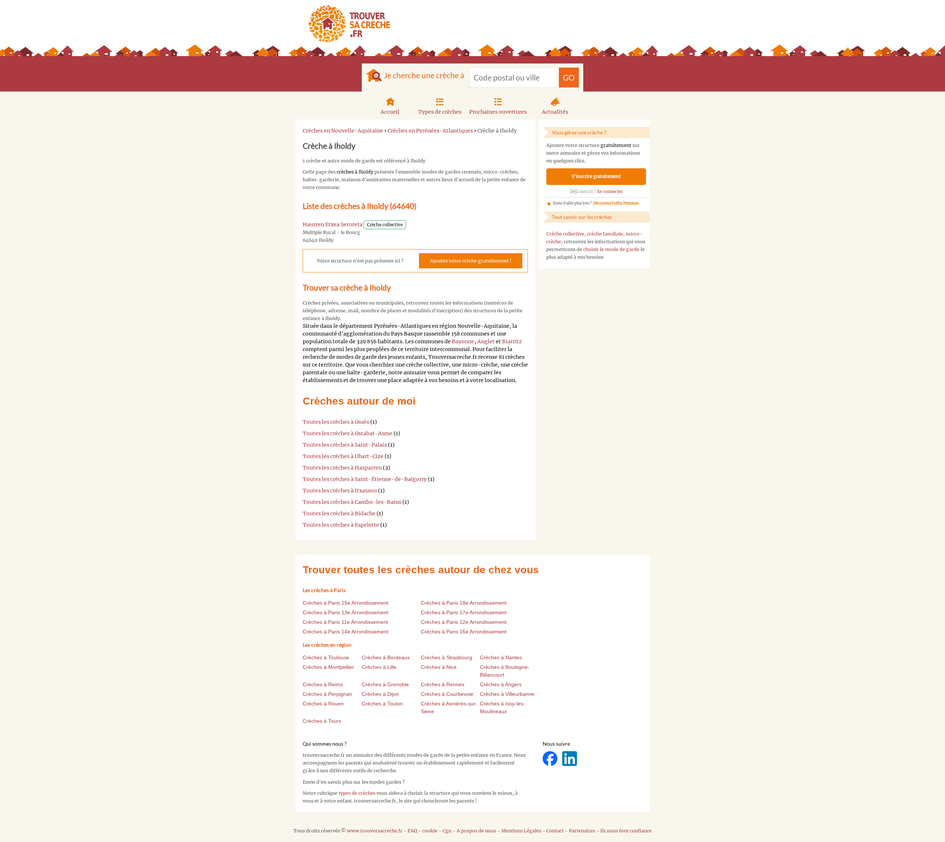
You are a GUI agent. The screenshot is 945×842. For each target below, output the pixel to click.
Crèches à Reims (323, 684)
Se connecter (610, 191)
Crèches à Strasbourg (446, 657)
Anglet (486, 341)
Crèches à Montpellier (328, 667)
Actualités (555, 112)
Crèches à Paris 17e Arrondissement (463, 612)
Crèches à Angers (501, 684)
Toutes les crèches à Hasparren (342, 467)
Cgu (447, 831)
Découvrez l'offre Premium (616, 203)
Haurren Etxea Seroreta (332, 224)
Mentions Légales (521, 831)
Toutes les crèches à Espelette (341, 525)
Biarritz (512, 341)
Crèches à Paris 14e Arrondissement (345, 632)
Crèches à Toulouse (326, 657)
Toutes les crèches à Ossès (336, 422)
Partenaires (582, 831)
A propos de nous (476, 831)
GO (569, 77)
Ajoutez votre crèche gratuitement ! (470, 261)
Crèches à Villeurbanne (507, 694)
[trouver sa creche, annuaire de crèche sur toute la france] (346, 23)
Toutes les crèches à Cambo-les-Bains (352, 502)
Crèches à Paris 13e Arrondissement (345, 612)
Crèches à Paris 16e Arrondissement (463, 632)
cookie (429, 831)
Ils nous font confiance (626, 831)
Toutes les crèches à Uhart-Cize (343, 456)
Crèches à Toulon (382, 704)
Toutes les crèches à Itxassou (340, 490)
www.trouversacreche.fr (374, 831)
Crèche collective (565, 234)
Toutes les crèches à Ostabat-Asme (347, 433)
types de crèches (357, 793)
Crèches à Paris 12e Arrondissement (463, 622)
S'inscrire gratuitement (596, 176)
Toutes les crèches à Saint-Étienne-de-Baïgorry (365, 479)
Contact (555, 831)
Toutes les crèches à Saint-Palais (345, 444)
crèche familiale (605, 234)
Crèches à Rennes (442, 684)
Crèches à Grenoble (385, 684)
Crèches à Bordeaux (386, 657)
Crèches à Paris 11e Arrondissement (345, 622)
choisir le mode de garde (611, 249)
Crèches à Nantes (501, 657)
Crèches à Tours (322, 721)
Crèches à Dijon (380, 694)
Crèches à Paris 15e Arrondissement (345, 603)
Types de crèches (439, 112)
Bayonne (463, 341)
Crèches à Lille (379, 667)
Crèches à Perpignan (327, 694)
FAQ (412, 831)
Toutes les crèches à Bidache (339, 513)
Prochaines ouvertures (498, 112)
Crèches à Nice (439, 667)
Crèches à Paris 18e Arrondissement (463, 603)
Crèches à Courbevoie (447, 694)
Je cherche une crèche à (424, 75)
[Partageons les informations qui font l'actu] (551, 758)
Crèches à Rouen (323, 704)
